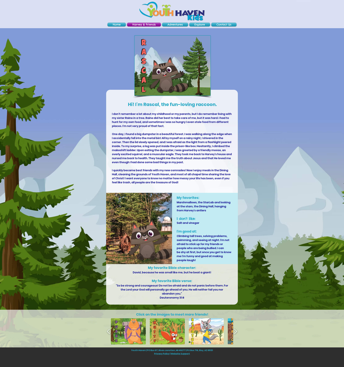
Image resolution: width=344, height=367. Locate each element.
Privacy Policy (161, 353)
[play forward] (235, 331)
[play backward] (108, 331)
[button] (223, 24)
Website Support (180, 353)
